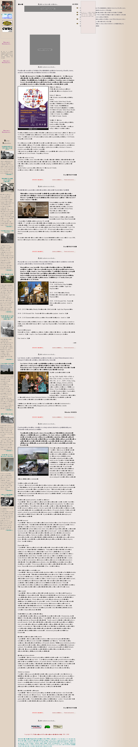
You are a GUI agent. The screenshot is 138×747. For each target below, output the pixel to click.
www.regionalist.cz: (56, 743)
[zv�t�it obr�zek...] (7, 150)
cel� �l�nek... (9, 174)
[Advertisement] (7, 98)
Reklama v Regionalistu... (6, 43)
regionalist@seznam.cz (65, 740)
